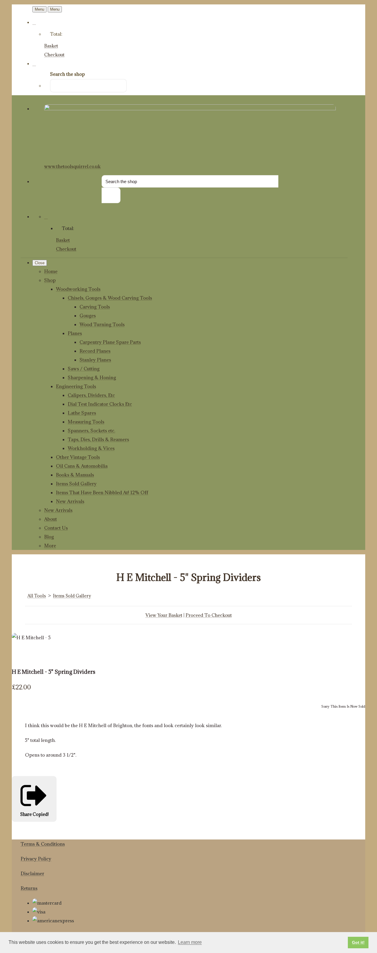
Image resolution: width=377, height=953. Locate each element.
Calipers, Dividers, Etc (91, 395)
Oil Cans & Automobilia (82, 466)
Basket (51, 46)
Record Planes (95, 351)
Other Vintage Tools (78, 457)
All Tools (36, 596)
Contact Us (56, 528)
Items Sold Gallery (76, 484)
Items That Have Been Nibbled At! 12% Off (102, 492)
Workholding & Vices (91, 448)
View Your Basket (163, 615)
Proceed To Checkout (209, 615)
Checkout (54, 54)
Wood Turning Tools (102, 324)
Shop (50, 280)
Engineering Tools (76, 386)
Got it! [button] (358, 942)
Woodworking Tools (78, 289)
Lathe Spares (82, 413)
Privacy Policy (36, 859)
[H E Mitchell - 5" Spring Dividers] (20, 655)
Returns (29, 888)
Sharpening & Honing (92, 377)
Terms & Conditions (43, 844)
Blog (49, 537)
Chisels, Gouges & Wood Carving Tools (110, 298)
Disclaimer (32, 873)
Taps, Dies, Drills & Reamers (98, 439)
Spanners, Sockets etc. (91, 430)
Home (50, 271)
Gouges (88, 315)
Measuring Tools (86, 422)
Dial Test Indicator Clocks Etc (100, 404)
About (50, 519)
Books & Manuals (75, 475)
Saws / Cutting (84, 369)
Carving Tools (95, 307)
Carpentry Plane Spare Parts (110, 342)
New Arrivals (70, 501)
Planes (75, 333)
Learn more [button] (190, 942)
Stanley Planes (95, 360)
